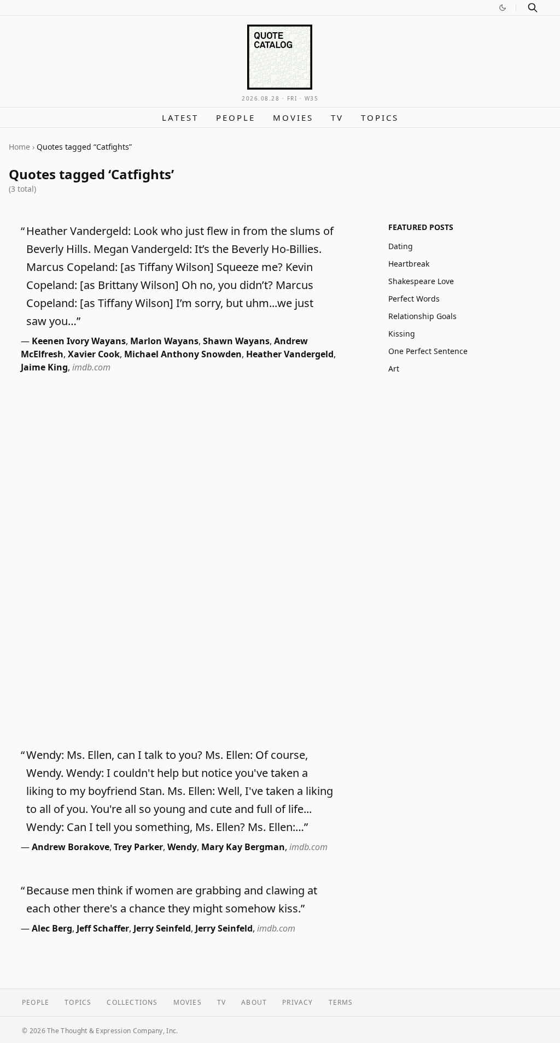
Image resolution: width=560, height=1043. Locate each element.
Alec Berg (52, 928)
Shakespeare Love (421, 281)
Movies (293, 117)
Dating (400, 246)
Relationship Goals (422, 316)
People (235, 117)
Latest (180, 117)
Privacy (297, 1002)
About (254, 1002)
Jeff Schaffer (103, 928)
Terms (341, 1002)
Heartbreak (408, 263)
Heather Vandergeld (290, 354)
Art (393, 368)
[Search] (532, 7)
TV (337, 117)
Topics (380, 117)
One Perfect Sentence (428, 351)
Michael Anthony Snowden (183, 354)
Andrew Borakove (70, 847)
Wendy (182, 847)
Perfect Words (414, 298)
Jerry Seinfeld (162, 928)
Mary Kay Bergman (243, 847)
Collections (132, 1002)
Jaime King (44, 367)
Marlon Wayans (164, 341)
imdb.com (91, 367)
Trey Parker (138, 847)
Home (19, 147)
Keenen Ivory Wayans (79, 341)
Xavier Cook (94, 354)
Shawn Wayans (236, 341)
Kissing (401, 333)
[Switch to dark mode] (502, 7)
